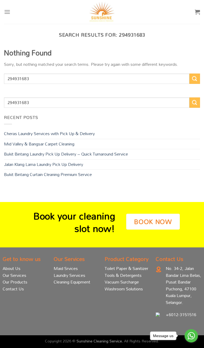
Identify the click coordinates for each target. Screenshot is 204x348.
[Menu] (7, 11)
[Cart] (197, 12)
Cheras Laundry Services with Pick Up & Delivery (49, 133)
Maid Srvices (66, 268)
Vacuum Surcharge (122, 282)
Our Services (14, 275)
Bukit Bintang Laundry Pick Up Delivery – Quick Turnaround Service (66, 154)
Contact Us (13, 289)
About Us (11, 268)
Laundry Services (69, 275)
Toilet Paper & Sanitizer (126, 268)
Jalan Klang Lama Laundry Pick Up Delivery (43, 164)
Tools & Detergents (123, 275)
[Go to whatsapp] (191, 335)
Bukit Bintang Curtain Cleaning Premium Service (48, 174)
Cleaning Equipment (72, 282)
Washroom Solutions (124, 289)
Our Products (15, 282)
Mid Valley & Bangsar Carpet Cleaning (39, 144)
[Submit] (194, 79)
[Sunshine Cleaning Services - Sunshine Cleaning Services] (102, 12)
